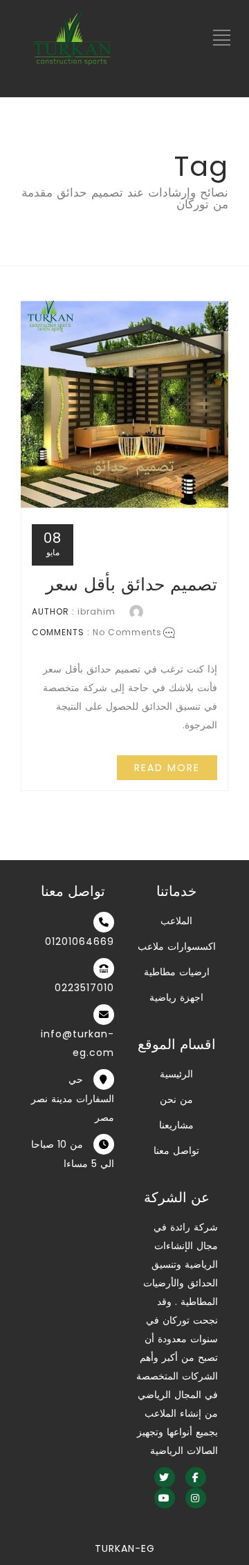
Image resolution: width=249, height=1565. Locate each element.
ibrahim (96, 611)
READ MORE (167, 768)
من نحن (176, 1099)
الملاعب (176, 921)
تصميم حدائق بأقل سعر (131, 584)
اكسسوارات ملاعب (177, 946)
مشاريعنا (176, 1125)
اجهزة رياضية (176, 997)
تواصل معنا (176, 1150)
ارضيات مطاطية (177, 972)
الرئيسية (176, 1074)
